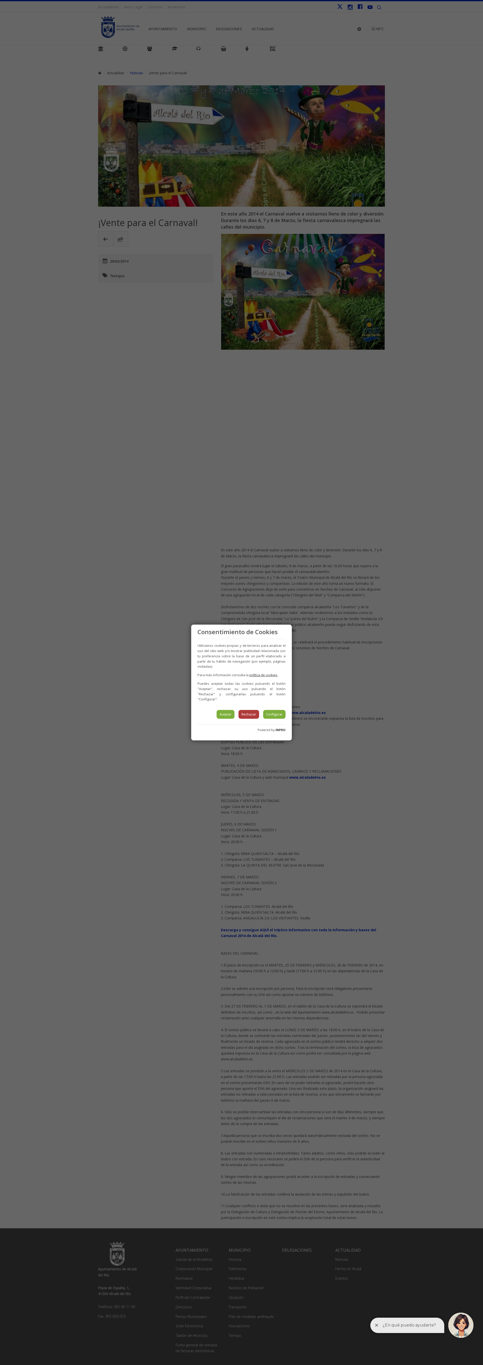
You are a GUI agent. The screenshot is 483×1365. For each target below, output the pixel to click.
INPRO (280, 730)
